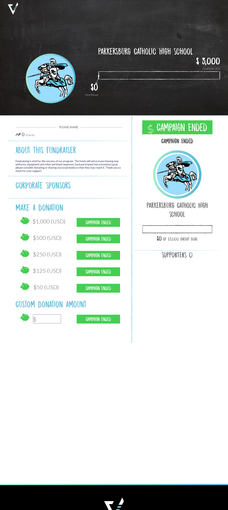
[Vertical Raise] (13, 8)
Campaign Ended (180, 127)
